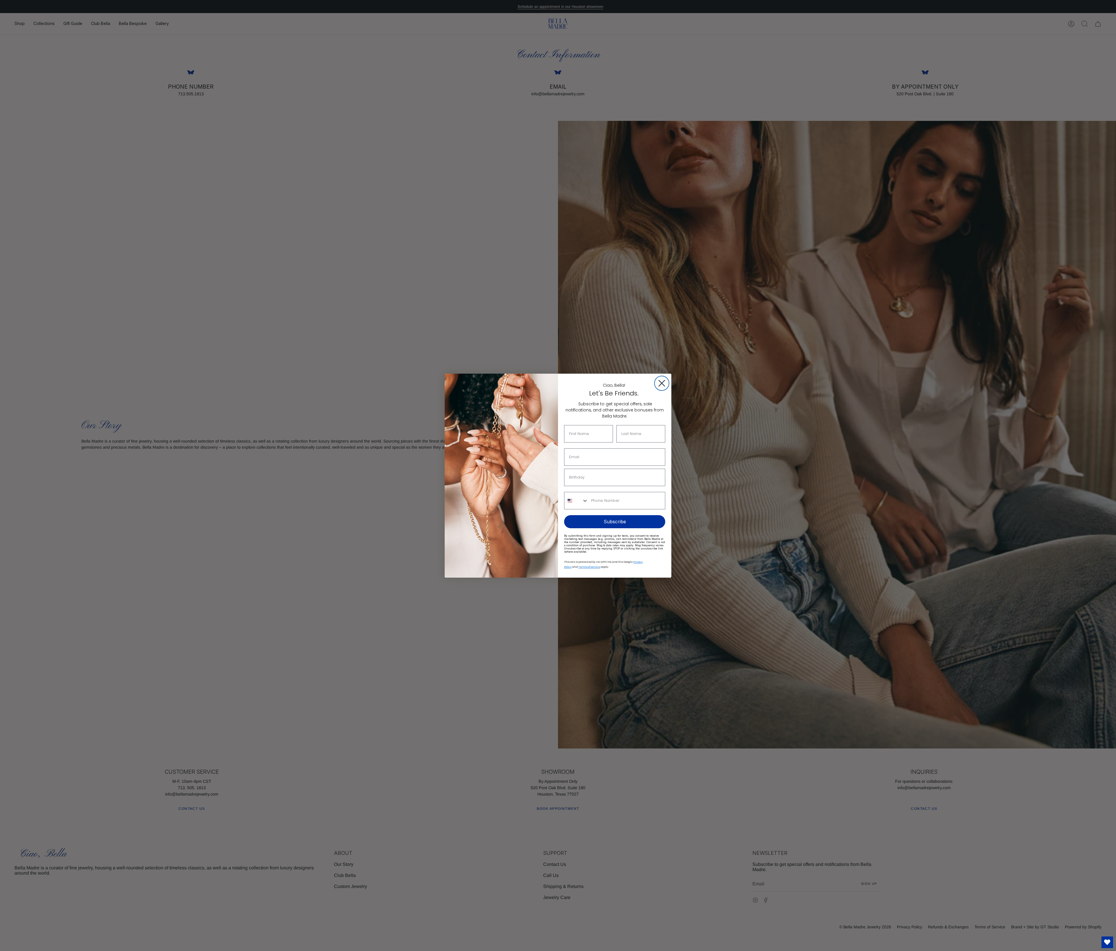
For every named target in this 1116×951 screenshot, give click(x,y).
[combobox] (576, 500)
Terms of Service (589, 567)
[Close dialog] (661, 383)
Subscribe (615, 521)
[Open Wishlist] (1107, 942)
